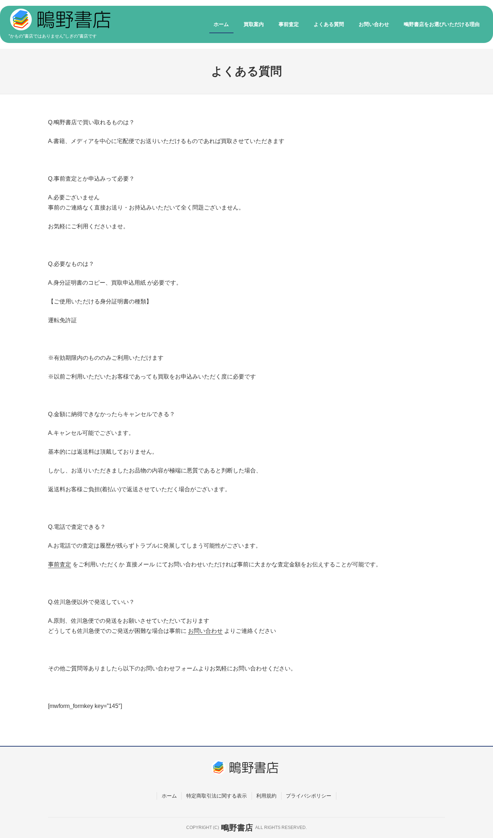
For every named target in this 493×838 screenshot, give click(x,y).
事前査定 (59, 564)
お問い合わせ (205, 631)
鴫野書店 (237, 827)
